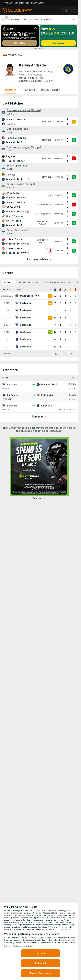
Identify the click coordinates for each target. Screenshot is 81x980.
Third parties (65, 929)
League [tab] (8, 282)
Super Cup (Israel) (17, 230)
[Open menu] (73, 10)
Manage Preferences (40, 973)
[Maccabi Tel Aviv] (68, 72)
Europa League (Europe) (21, 184)
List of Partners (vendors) (18, 946)
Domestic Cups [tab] (28, 282)
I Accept (40, 953)
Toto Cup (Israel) (17, 165)
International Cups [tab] (57, 282)
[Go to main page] (20, 10)
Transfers (29, 90)
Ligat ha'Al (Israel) (17, 128)
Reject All (40, 963)
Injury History (50, 90)
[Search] (65, 10)
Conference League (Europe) (24, 110)
